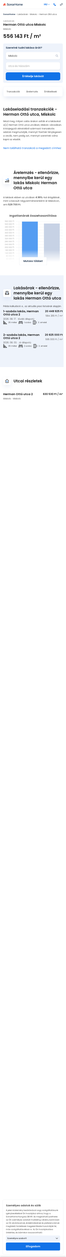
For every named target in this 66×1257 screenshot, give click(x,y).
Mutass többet (33, 261)
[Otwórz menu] (61, 4)
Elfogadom (33, 1246)
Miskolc (33, 14)
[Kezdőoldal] (13, 4)
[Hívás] (55, 4)
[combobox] (31, 55)
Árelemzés (32, 91)
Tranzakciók (13, 91)
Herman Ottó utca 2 (18, 394)
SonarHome (9, 14)
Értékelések (50, 91)
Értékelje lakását (33, 76)
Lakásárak (22, 14)
